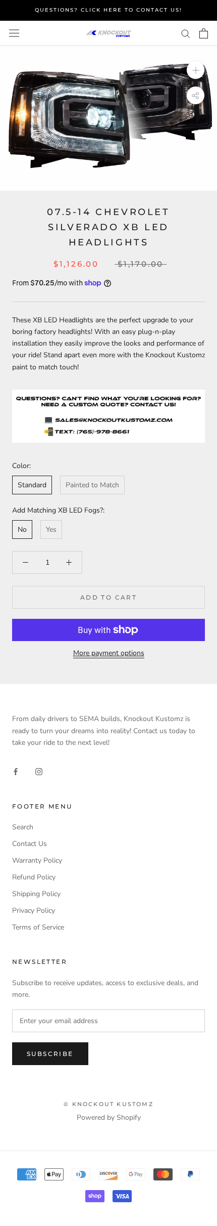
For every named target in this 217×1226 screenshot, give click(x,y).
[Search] (185, 33)
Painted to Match (92, 485)
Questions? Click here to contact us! (108, 10)
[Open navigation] (14, 33)
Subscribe (50, 1054)
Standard (32, 485)
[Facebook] (15, 771)
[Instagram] (38, 771)
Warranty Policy (37, 860)
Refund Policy (34, 877)
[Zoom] (195, 69)
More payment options (108, 653)
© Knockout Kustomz (108, 1104)
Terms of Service (38, 927)
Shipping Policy (36, 894)
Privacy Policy (33, 910)
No (22, 529)
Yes (51, 529)
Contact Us (29, 844)
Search (22, 827)
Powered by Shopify (109, 1117)
